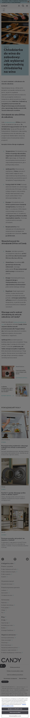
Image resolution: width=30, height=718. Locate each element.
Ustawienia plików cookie (15, 716)
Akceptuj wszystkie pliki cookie (15, 709)
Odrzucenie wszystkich (15, 712)
